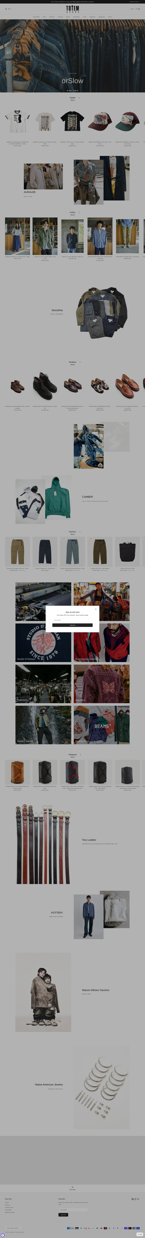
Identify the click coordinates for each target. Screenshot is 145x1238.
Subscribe (72, 625)
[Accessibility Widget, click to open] (3, 1235)
